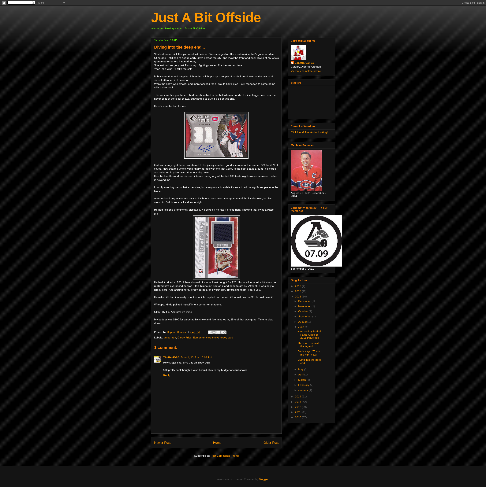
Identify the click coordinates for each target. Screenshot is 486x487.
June (301, 326)
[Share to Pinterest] (224, 332)
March (302, 379)
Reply (166, 375)
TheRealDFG (171, 357)
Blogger (263, 479)
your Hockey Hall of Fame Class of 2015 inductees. (309, 334)
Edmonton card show (205, 337)
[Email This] (210, 332)
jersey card (226, 337)
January (303, 390)
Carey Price (185, 337)
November (305, 306)
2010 (298, 417)
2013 (298, 401)
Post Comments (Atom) (225, 455)
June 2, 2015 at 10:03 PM (196, 357)
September (305, 316)
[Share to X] (217, 332)
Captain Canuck (305, 62)
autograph (170, 337)
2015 (298, 296)
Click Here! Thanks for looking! (309, 132)
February (304, 384)
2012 (298, 406)
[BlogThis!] (214, 332)
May (301, 369)
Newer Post (162, 443)
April (301, 374)
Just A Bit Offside (206, 17)
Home (217, 443)
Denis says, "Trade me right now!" (308, 353)
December (305, 301)
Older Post (271, 443)
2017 (298, 286)
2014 (298, 396)
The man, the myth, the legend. (309, 344)
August (302, 321)
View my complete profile (306, 70)
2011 (298, 412)
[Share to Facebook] (221, 332)
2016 (298, 291)
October (303, 311)
